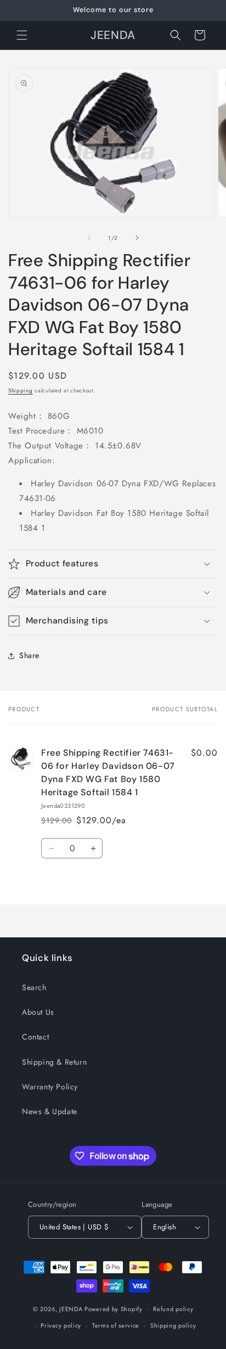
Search (34, 987)
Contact (35, 1036)
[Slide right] (137, 238)
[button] (22, 35)
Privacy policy (61, 1325)
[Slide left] (89, 238)
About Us (38, 1012)
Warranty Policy (50, 1086)
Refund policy (173, 1309)
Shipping (20, 390)
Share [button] (29, 655)
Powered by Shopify (113, 1308)
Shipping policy (173, 1325)
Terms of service (115, 1325)
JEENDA (70, 1308)
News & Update (49, 1111)
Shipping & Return (54, 1061)
